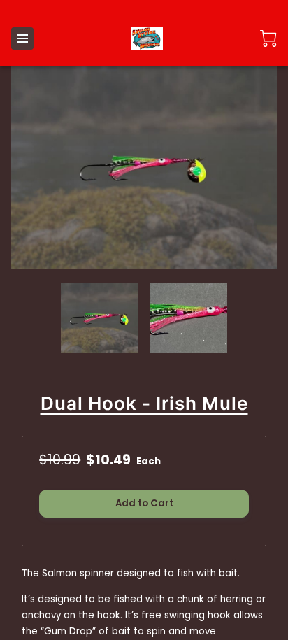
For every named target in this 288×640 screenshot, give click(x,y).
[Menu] (22, 38)
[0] (268, 38)
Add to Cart (144, 503)
